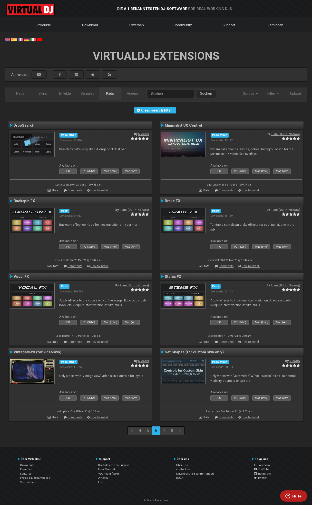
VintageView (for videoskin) (37, 352)
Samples (88, 93)
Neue (20, 93)
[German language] (26, 39)
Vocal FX (21, 276)
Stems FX (173, 276)
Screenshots (28, 482)
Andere (132, 93)
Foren (102, 482)
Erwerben (136, 25)
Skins (43, 93)
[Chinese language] (39, 39)
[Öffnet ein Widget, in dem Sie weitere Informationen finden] (293, 496)
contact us (183, 469)
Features (25, 473)
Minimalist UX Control (183, 125)
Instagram (264, 473)
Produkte (44, 25)
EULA (180, 477)
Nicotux (143, 134)
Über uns (182, 465)
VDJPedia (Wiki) (108, 473)
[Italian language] (33, 39)
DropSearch (24, 125)
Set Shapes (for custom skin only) (194, 352)
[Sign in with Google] (109, 74)
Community (183, 25)
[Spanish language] (14, 39)
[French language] (20, 39)
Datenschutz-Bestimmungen (195, 473)
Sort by (249, 93)
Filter (271, 93)
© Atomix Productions (156, 500)
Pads (110, 93)
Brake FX (172, 201)
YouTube (263, 469)
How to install (99, 190)
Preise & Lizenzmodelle (35, 477)
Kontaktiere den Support (113, 465)
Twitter (262, 477)
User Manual (106, 469)
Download (90, 25)
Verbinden (275, 25)
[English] (7, 39)
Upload (295, 93)
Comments (75, 190)
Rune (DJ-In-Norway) (285, 134)
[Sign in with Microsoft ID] (76, 74)
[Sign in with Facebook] (60, 74)
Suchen (206, 93)
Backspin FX (24, 201)
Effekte (65, 93)
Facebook (262, 465)
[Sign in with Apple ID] (93, 74)
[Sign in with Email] (39, 74)
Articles (103, 477)
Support (229, 25)
